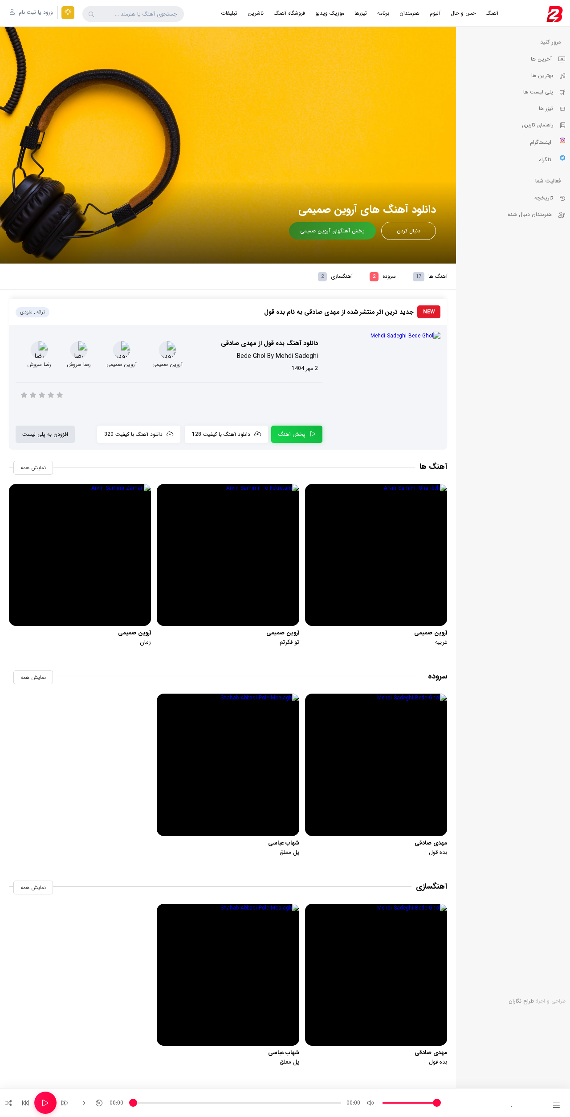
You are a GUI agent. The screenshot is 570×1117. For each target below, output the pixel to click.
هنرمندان (409, 13)
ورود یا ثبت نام (35, 12)
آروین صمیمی (167, 364)
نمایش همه (33, 467)
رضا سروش (79, 364)
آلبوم (435, 13)
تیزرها (360, 13)
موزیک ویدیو (329, 13)
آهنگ (492, 13)
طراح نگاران (521, 1001)
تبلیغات (229, 13)
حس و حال (463, 13)
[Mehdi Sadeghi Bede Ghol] (384, 336)
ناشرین (256, 13)
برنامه (383, 13)
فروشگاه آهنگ (289, 13)
